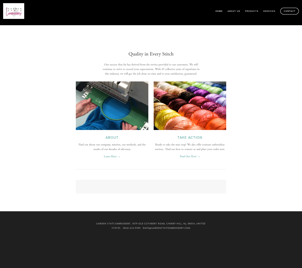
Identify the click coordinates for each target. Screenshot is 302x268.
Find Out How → (190, 156)
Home (219, 11)
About (112, 137)
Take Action (189, 137)
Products (251, 11)
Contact (290, 11)
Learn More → (112, 156)
